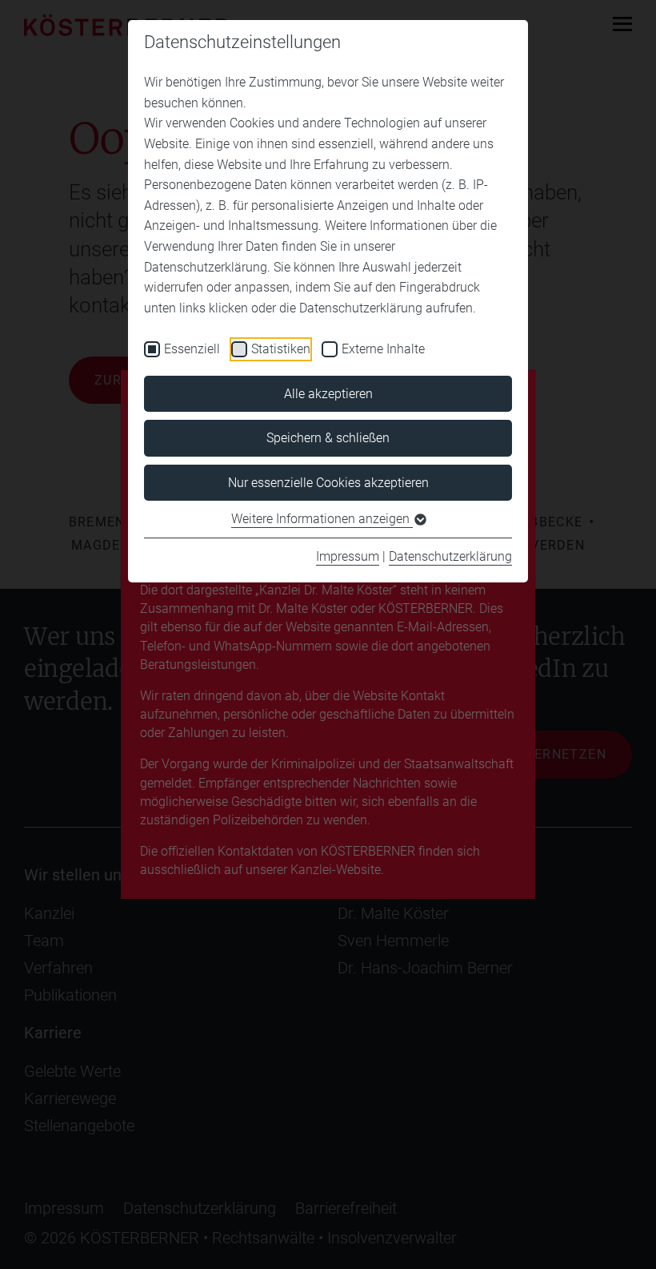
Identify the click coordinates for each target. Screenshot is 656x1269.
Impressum (347, 556)
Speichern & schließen (328, 437)
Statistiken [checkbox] (280, 349)
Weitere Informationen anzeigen (322, 518)
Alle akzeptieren (328, 393)
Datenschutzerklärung (450, 556)
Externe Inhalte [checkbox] (383, 349)
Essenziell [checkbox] (192, 349)
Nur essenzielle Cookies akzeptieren (328, 482)
